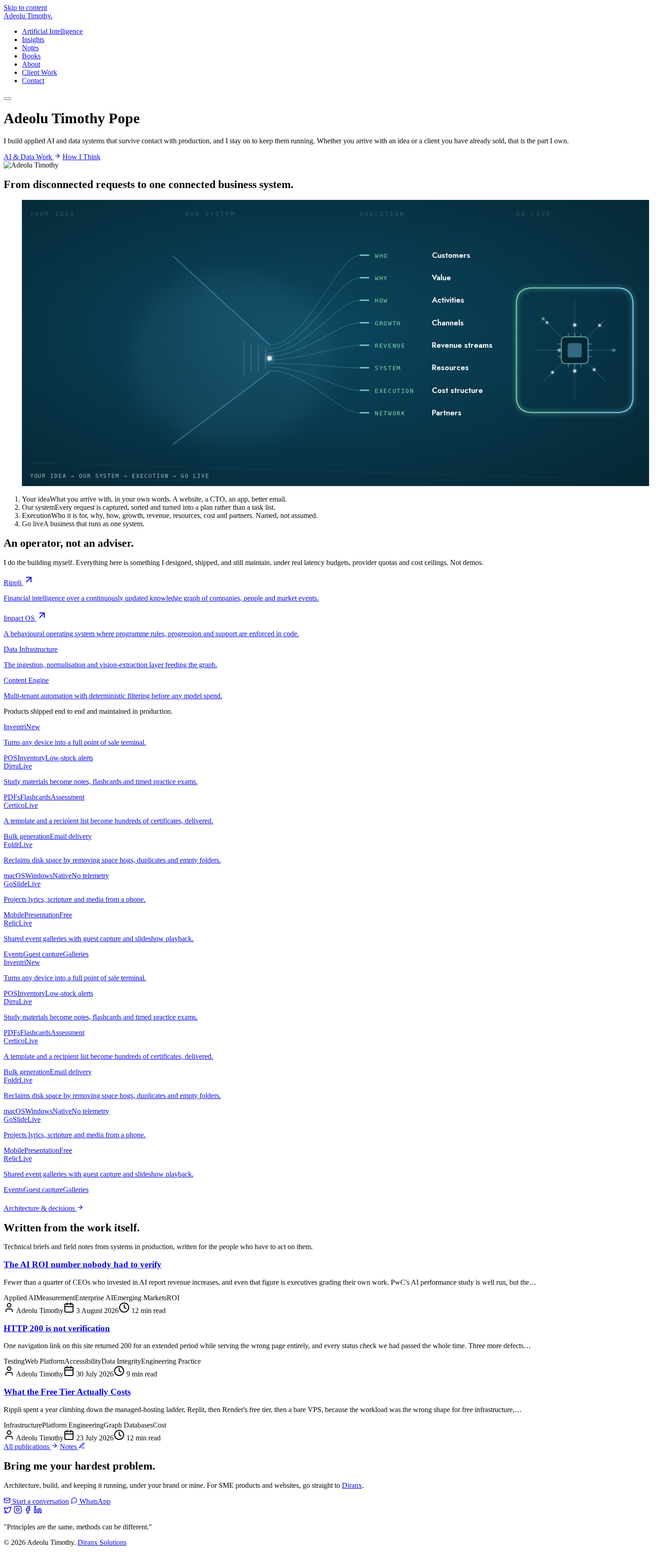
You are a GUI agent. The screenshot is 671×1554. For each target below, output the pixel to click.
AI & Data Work (29, 157)
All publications (27, 1446)
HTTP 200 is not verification (57, 1328)
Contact (33, 80)
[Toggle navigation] (7, 98)
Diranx (352, 1485)
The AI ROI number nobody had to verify (83, 1264)
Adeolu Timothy (28, 16)
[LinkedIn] (38, 1511)
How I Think (81, 157)
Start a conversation (39, 1501)
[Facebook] (28, 1511)
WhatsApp (94, 1501)
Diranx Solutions (102, 1542)
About (31, 64)
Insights (33, 39)
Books (31, 56)
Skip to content (25, 7)
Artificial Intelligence (52, 31)
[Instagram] (18, 1511)
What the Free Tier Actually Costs (67, 1392)
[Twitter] (8, 1511)
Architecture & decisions (40, 1208)
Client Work (39, 72)
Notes (30, 48)
